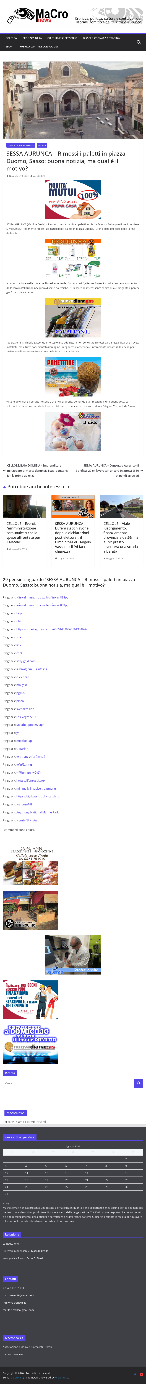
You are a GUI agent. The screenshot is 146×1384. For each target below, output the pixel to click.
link (18, 645)
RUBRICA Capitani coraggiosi (38, 46)
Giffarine (22, 749)
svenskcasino (25, 709)
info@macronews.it (14, 1302)
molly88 (21, 685)
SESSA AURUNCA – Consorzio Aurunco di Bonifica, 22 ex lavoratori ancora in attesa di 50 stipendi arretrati (107, 471)
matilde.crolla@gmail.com (18, 1310)
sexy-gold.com (26, 661)
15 (106, 1173)
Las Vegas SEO (26, 717)
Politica (11, 38)
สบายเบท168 (24, 804)
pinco (20, 701)
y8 (17, 733)
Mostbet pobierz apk (30, 725)
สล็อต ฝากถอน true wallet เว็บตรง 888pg (42, 597)
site (18, 637)
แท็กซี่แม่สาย (24, 764)
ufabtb (20, 621)
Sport (10, 46)
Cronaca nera (32, 38)
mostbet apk (24, 741)
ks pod (20, 613)
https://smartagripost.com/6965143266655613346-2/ (51, 629)
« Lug (6, 1203)
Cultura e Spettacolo (62, 38)
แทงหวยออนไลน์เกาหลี (30, 756)
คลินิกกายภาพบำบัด (28, 772)
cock (19, 653)
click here (22, 677)
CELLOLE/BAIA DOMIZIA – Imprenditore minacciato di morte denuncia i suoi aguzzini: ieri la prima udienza (37, 471)
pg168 (20, 693)
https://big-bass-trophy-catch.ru (37, 796)
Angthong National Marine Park (37, 812)
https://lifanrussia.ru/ (30, 781)
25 (26, 1187)
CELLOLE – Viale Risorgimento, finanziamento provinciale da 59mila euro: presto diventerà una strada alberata (120, 537)
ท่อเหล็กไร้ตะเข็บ (27, 820)
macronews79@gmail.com (18, 1295)
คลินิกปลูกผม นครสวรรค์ (32, 669)
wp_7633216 (39, 175)
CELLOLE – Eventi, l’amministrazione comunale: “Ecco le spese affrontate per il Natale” (23, 532)
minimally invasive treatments (36, 789)
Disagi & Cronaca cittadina (101, 38)
